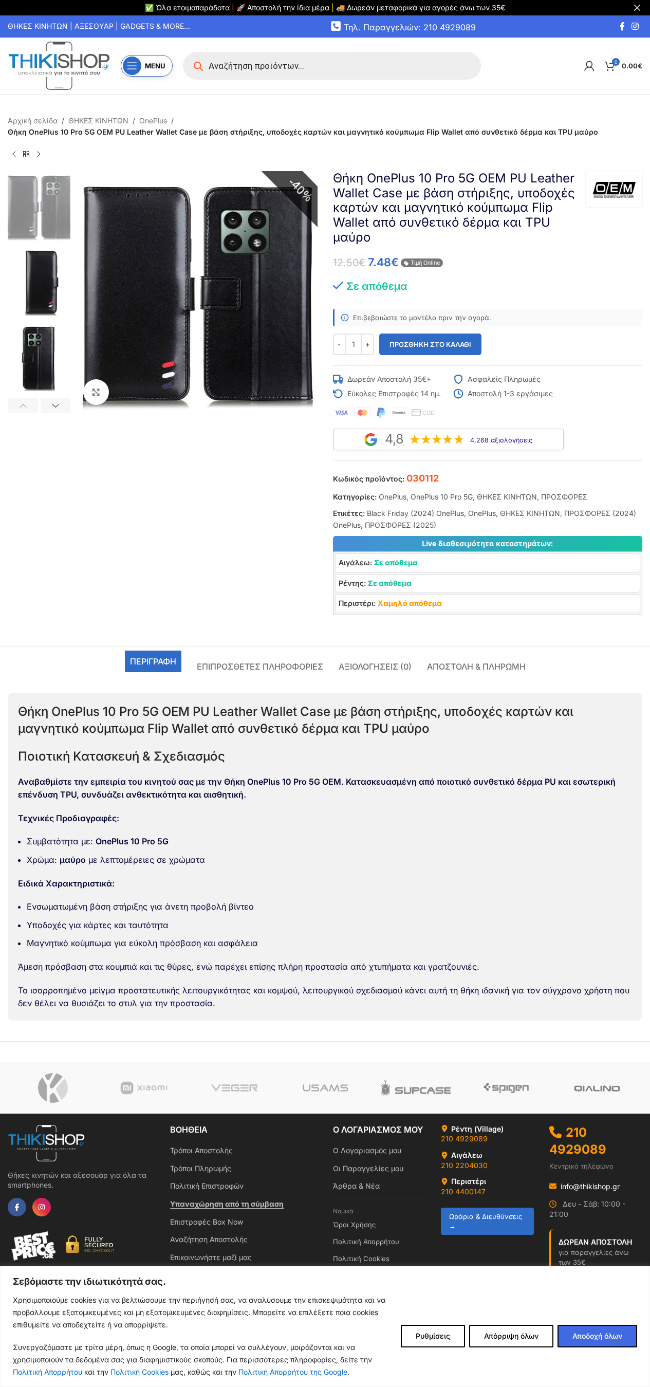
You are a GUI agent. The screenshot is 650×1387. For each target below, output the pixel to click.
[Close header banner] (637, 7)
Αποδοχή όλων (597, 1335)
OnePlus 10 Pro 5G (442, 496)
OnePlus (153, 120)
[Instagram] (41, 1207)
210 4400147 (463, 1191)
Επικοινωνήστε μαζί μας (211, 1257)
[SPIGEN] (506, 1088)
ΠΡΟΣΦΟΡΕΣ (564, 496)
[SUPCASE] (415, 1088)
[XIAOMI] (143, 1088)
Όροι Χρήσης (354, 1224)
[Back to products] (26, 155)
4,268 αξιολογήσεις (501, 440)
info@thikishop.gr (590, 1186)
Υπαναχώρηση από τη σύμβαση (227, 1203)
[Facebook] (17, 1207)
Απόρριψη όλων (511, 1335)
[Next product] (38, 155)
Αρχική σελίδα (33, 120)
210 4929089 (464, 1138)
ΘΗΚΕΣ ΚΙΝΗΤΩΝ (98, 120)
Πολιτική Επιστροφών (207, 1185)
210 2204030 (464, 1165)
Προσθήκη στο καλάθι (430, 344)
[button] (23, 405)
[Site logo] (59, 65)
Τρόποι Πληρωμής (200, 1168)
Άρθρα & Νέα (356, 1185)
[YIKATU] (53, 1088)
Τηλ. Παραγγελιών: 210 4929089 (410, 27)
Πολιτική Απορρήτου (47, 1371)
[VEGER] (234, 1088)
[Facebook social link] (622, 26)
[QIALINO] (597, 1088)
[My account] (589, 66)
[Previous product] (14, 155)
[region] (325, 1326)
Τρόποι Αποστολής (201, 1150)
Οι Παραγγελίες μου (368, 1168)
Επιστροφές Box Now (206, 1221)
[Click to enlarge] (96, 392)
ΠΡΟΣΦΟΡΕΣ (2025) (400, 525)
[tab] (153, 661)
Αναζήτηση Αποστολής (209, 1239)
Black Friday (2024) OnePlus (415, 513)
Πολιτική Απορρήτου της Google (292, 1371)
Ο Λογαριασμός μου (367, 1150)
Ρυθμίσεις (433, 1335)
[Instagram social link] (635, 26)
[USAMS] (325, 1088)
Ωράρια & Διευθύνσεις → (485, 1221)
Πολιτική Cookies (139, 1371)
